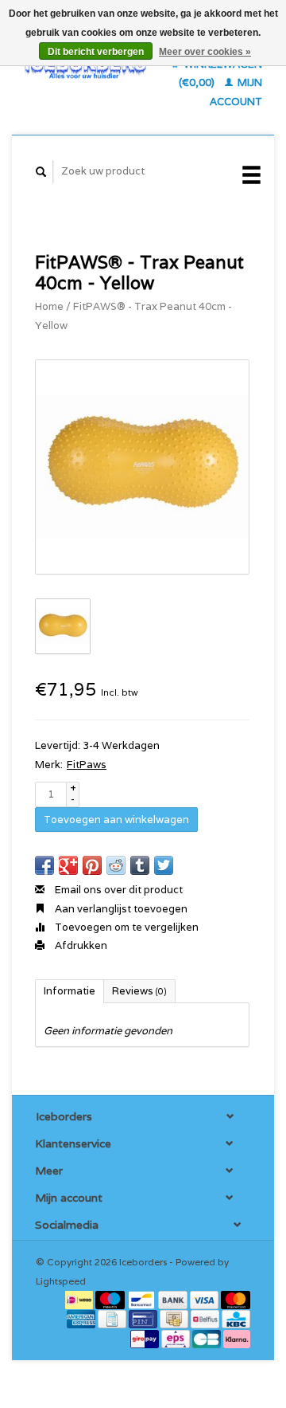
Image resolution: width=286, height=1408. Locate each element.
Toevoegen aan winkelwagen (116, 819)
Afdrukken (79, 945)
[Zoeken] (41, 171)
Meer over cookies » (205, 51)
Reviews (139, 991)
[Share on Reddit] (116, 865)
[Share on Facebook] (44, 865)
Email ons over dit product (117, 889)
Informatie (69, 991)
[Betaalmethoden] (80, 1299)
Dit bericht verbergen (96, 51)
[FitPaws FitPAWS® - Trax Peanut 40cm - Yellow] (142, 467)
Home (49, 306)
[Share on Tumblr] (139, 865)
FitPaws (86, 764)
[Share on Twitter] (163, 865)
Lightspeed (61, 1281)
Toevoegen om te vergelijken (125, 927)
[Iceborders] (86, 67)
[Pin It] (92, 865)
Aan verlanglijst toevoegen (119, 909)
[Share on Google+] (68, 865)
